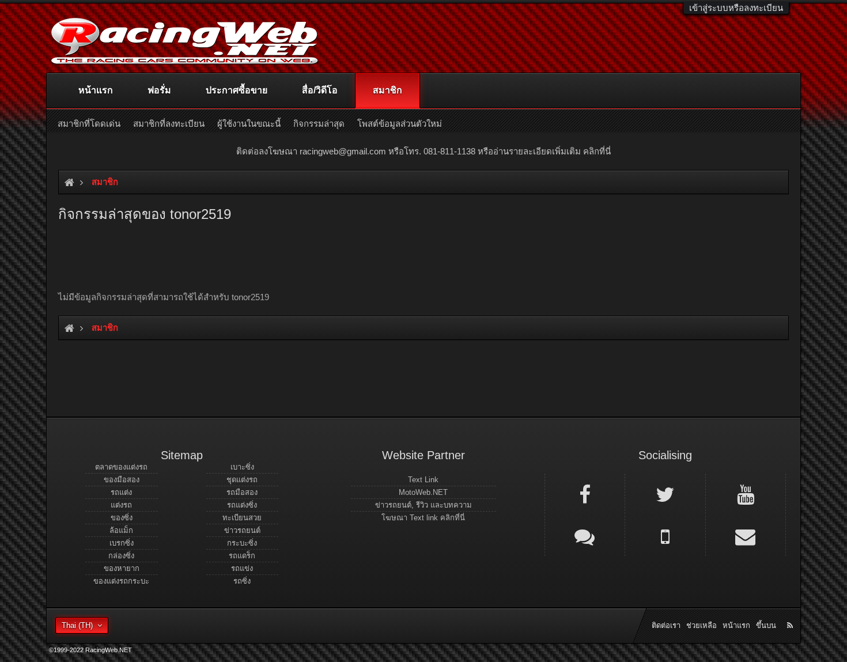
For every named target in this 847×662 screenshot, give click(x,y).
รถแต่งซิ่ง (242, 505)
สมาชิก (387, 90)
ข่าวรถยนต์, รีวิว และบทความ (423, 505)
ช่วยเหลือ (701, 625)
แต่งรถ (121, 505)
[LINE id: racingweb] (585, 536)
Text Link (423, 479)
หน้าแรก (95, 90)
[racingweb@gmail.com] (745, 536)
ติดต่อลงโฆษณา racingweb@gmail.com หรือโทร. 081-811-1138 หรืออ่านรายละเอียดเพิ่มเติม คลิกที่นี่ (423, 151)
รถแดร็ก (242, 555)
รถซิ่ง (242, 581)
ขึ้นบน (766, 625)
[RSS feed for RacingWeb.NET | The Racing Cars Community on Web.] (791, 612)
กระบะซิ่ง (242, 543)
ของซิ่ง (122, 517)
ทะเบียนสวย (242, 517)
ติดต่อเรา (666, 625)
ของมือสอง (121, 479)
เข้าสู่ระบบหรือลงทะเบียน (736, 8)
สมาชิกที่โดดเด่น (89, 123)
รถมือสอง (242, 492)
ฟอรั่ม (159, 90)
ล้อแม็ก (121, 530)
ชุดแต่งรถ (242, 479)
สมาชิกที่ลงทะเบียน (169, 123)
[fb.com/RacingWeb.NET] (585, 494)
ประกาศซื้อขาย (236, 90)
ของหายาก (121, 568)
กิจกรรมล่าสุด (319, 123)
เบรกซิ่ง (121, 543)
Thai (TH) (77, 625)
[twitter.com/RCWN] (665, 494)
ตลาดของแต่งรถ (121, 467)
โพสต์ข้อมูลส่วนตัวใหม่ (399, 123)
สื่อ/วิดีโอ (320, 90)
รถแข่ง (242, 568)
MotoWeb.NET (423, 492)
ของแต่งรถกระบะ (121, 581)
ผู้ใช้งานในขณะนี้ (249, 123)
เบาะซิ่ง (242, 467)
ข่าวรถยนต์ (242, 530)
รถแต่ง (121, 492)
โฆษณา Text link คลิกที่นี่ (423, 517)
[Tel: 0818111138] (665, 536)
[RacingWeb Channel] (745, 494)
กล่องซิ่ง (121, 555)
